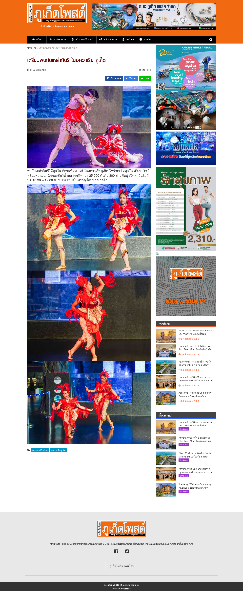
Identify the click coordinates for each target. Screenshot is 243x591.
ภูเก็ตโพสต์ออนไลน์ (122, 566)
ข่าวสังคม (32, 47)
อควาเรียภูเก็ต (58, 450)
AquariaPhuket (40, 450)
